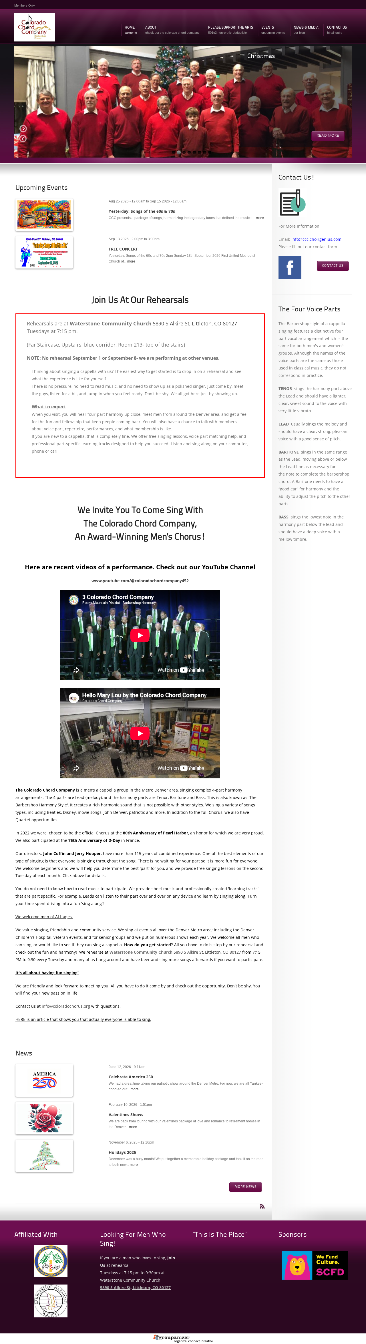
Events (273, 30)
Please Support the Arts (230, 30)
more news (245, 1187)
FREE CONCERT (123, 249)
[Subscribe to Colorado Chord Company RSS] (262, 1206)
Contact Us (337, 30)
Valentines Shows (126, 1114)
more (260, 218)
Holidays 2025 (122, 1152)
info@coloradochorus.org (66, 1006)
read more (328, 136)
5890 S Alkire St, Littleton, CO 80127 (195, 323)
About (172, 30)
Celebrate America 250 (131, 1076)
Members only (24, 5)
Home (131, 30)
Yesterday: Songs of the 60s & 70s (142, 211)
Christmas (261, 56)
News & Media (306, 30)
